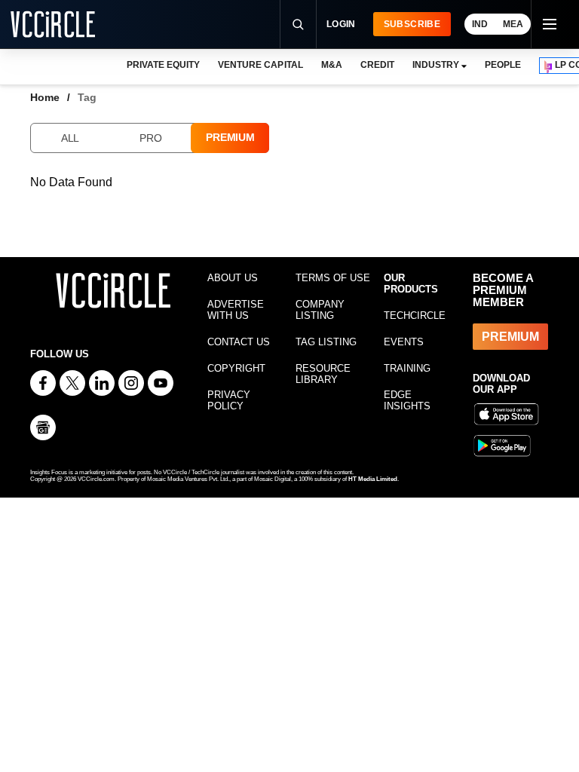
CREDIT (377, 64)
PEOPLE (503, 64)
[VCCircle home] (53, 24)
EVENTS (404, 342)
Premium (230, 137)
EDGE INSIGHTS (407, 400)
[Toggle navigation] (549, 24)
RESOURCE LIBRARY (323, 374)
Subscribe (412, 24)
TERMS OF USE (333, 277)
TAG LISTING (326, 342)
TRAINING (407, 368)
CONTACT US (238, 342)
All (70, 138)
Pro (150, 138)
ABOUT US (232, 277)
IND (480, 24)
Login (341, 24)
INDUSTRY (435, 64)
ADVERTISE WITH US (235, 310)
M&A (331, 64)
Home (45, 97)
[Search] (298, 24)
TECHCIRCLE (415, 315)
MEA (513, 24)
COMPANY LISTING (320, 310)
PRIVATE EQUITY (163, 64)
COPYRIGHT (236, 368)
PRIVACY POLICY (228, 400)
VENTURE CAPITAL (260, 64)
